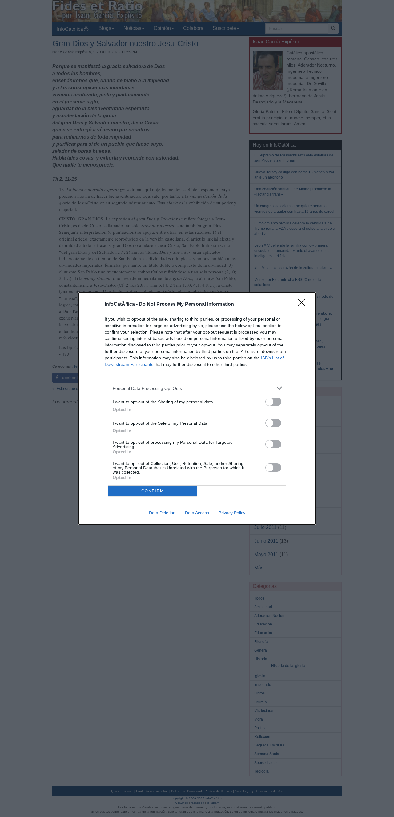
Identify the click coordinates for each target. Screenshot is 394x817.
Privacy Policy (232, 512)
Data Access (197, 512)
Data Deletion (162, 512)
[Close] (303, 304)
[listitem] (197, 388)
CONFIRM (152, 491)
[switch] (273, 402)
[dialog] (197, 408)
